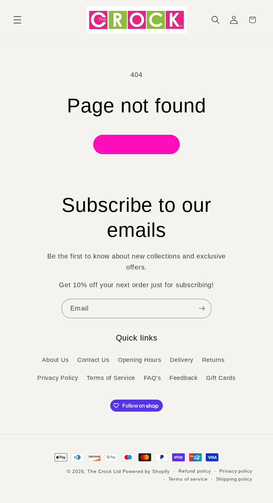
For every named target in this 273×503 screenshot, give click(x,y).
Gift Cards (221, 378)
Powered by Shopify (146, 471)
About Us (55, 360)
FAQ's (152, 378)
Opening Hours (139, 360)
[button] (17, 20)
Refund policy (194, 471)
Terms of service (188, 479)
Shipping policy (234, 479)
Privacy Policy (57, 378)
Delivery (181, 360)
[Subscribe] (202, 308)
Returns (213, 360)
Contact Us (93, 360)
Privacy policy (235, 471)
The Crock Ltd (104, 471)
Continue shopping (136, 144)
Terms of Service (111, 378)
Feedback (183, 378)
